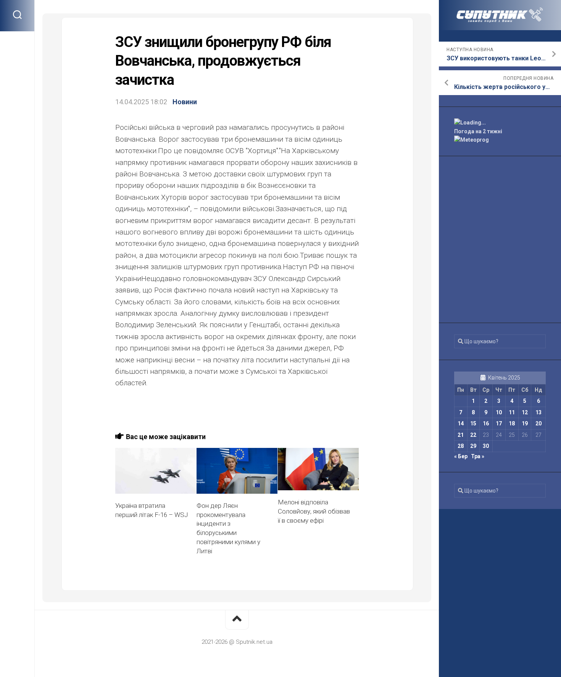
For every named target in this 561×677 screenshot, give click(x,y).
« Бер (461, 456)
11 (512, 412)
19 (525, 423)
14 (461, 423)
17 (499, 423)
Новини (184, 102)
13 (538, 412)
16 (486, 423)
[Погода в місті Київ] (500, 122)
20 (538, 423)
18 (512, 423)
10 (499, 412)
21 (461, 435)
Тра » (477, 456)
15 (473, 423)
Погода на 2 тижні (478, 131)
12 (525, 412)
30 (486, 446)
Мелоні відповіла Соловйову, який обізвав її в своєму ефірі (314, 511)
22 (473, 435)
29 (473, 446)
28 (461, 446)
